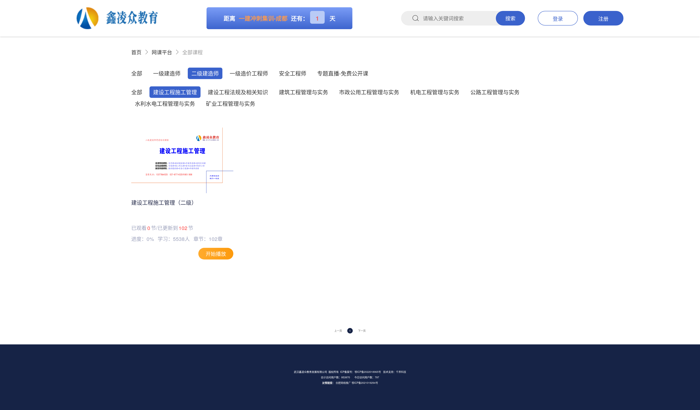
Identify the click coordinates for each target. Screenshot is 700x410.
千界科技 (401, 372)
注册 (603, 18)
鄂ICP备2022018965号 (368, 372)
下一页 (362, 330)
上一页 (338, 330)
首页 (136, 52)
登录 (558, 18)
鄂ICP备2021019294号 (365, 382)
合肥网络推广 (343, 382)
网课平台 (162, 52)
